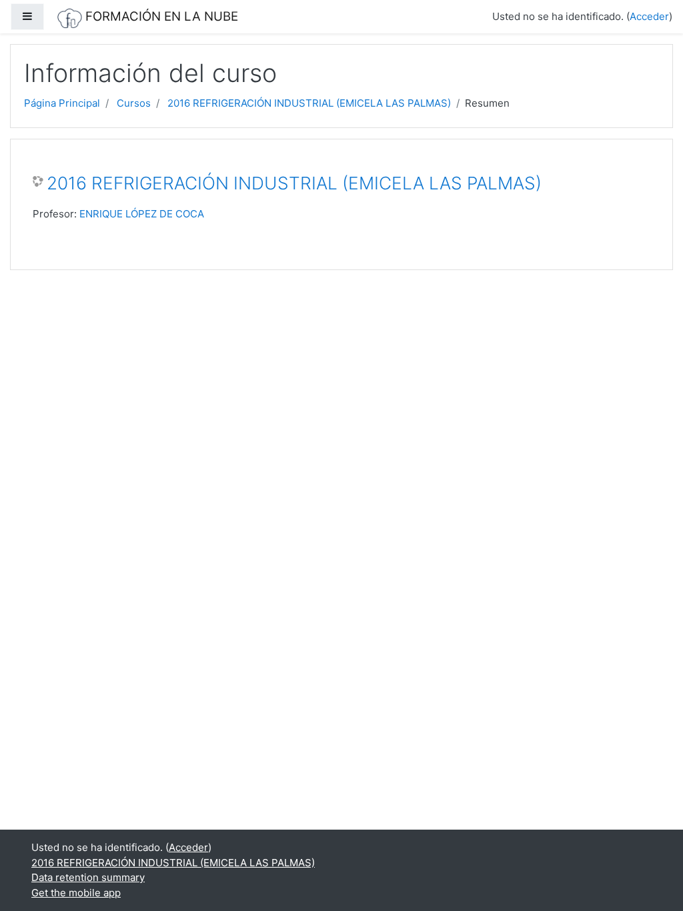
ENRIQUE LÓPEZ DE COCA (141, 213)
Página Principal (62, 103)
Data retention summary (88, 877)
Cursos (134, 103)
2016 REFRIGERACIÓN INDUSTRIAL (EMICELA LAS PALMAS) (309, 103)
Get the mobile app (76, 892)
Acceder (649, 16)
